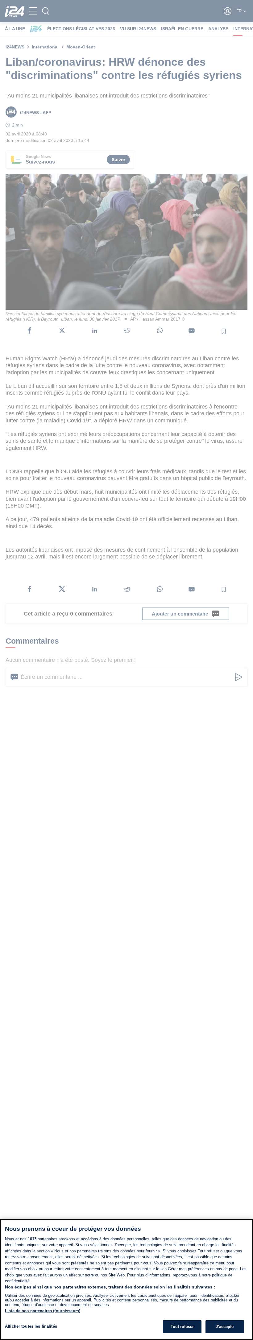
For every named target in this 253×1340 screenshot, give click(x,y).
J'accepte (225, 1326)
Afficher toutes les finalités (31, 1326)
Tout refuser (182, 1326)
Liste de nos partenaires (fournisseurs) (42, 1311)
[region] (126, 1279)
